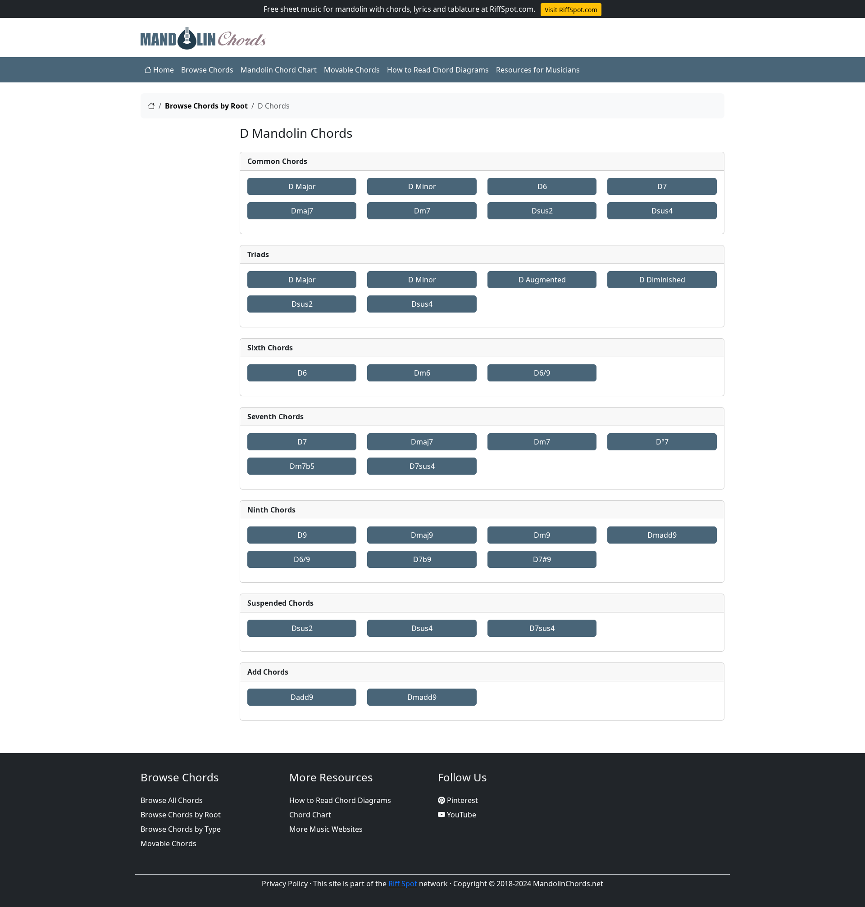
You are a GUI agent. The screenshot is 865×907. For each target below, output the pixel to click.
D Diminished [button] (662, 280)
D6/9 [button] (542, 373)
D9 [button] (302, 535)
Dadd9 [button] (302, 697)
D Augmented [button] (542, 280)
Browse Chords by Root (206, 106)
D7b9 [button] (422, 559)
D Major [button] (302, 186)
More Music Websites (326, 829)
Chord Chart (310, 815)
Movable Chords (352, 70)
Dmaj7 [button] (302, 211)
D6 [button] (542, 186)
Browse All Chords (172, 800)
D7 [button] (662, 186)
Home (162, 70)
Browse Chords (207, 70)
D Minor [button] (422, 186)
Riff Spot (402, 884)
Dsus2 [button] (542, 211)
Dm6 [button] (422, 373)
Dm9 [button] (542, 535)
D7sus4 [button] (422, 466)
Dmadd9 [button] (662, 535)
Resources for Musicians (538, 70)
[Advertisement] (185, 261)
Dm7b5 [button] (302, 466)
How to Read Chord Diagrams (438, 70)
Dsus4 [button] (662, 211)
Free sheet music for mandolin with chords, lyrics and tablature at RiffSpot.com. (399, 9)
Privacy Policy (285, 884)
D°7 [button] (662, 442)
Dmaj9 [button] (422, 535)
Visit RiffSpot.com (571, 9)
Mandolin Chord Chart (279, 70)
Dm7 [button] (422, 211)
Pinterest (461, 800)
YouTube (460, 815)
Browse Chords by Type (181, 829)
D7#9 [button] (542, 559)
